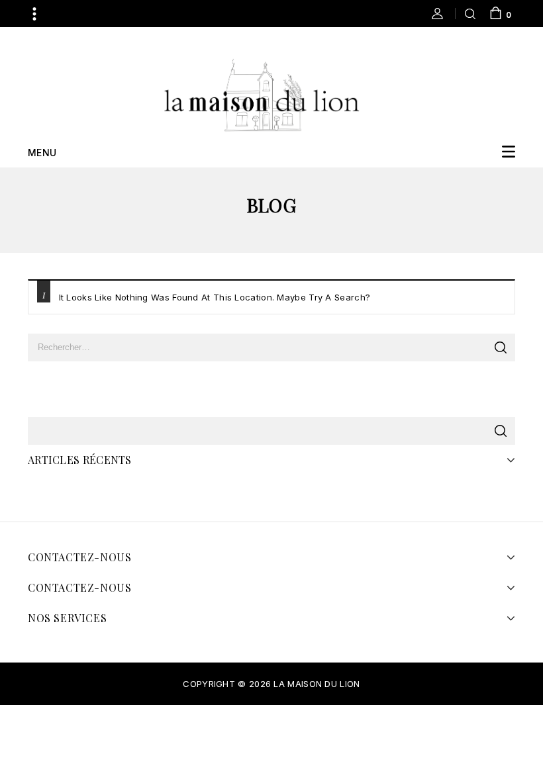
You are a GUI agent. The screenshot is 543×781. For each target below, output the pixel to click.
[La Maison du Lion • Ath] (261, 94)
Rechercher (500, 431)
